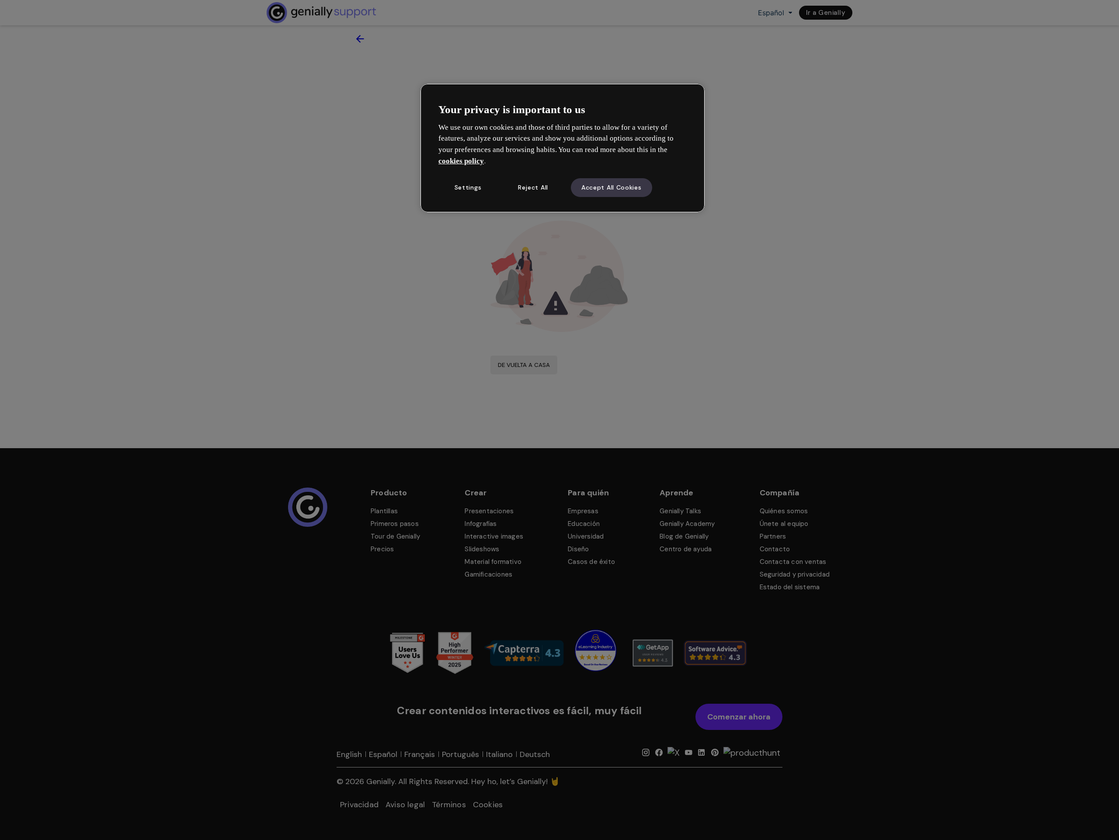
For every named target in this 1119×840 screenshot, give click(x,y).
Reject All (533, 187)
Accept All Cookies (611, 187)
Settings (468, 187)
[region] (562, 148)
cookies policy (461, 161)
